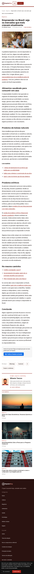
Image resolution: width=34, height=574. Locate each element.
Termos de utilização (7, 555)
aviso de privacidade (11, 568)
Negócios (8, 10)
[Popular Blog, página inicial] (7, 3)
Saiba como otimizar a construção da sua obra (18, 173)
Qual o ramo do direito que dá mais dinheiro (17, 176)
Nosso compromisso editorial (9, 542)
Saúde (3, 513)
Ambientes (4, 508)
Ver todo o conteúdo (7, 559)
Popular (3, 10)
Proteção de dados (6, 551)
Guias (3, 495)
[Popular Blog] (7, 484)
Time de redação (6, 538)
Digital (3, 526)
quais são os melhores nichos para (21, 285)
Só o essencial (6, 571)
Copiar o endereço (8, 368)
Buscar (21, 3)
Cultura (4, 500)
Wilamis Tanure (7, 27)
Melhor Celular (5, 521)
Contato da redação (7, 547)
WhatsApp (12, 364)
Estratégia (4, 517)
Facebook (20, 364)
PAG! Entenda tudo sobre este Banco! (15, 279)
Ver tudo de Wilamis (15, 387)
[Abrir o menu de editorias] (14, 3)
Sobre (3, 534)
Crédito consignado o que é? (12, 270)
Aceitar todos (17, 571)
